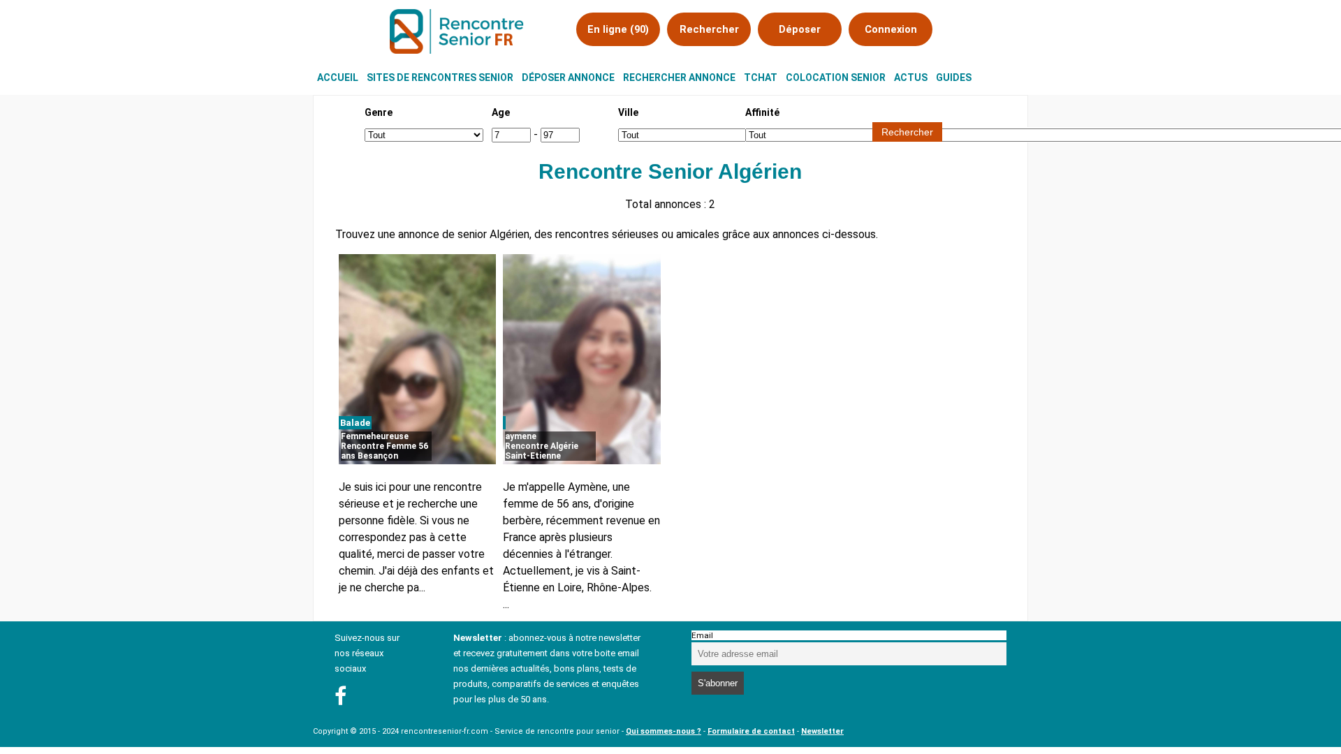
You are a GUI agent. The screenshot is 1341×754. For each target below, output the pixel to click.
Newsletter (822, 731)
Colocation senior (836, 77)
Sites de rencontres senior (440, 77)
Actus (911, 77)
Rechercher (709, 29)
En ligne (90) (618, 29)
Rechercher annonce (679, 77)
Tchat (760, 77)
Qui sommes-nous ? (663, 731)
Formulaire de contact (751, 731)
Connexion (891, 29)
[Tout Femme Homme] (424, 134)
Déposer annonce (568, 77)
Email (702, 635)
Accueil (337, 77)
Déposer (800, 29)
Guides (954, 77)
